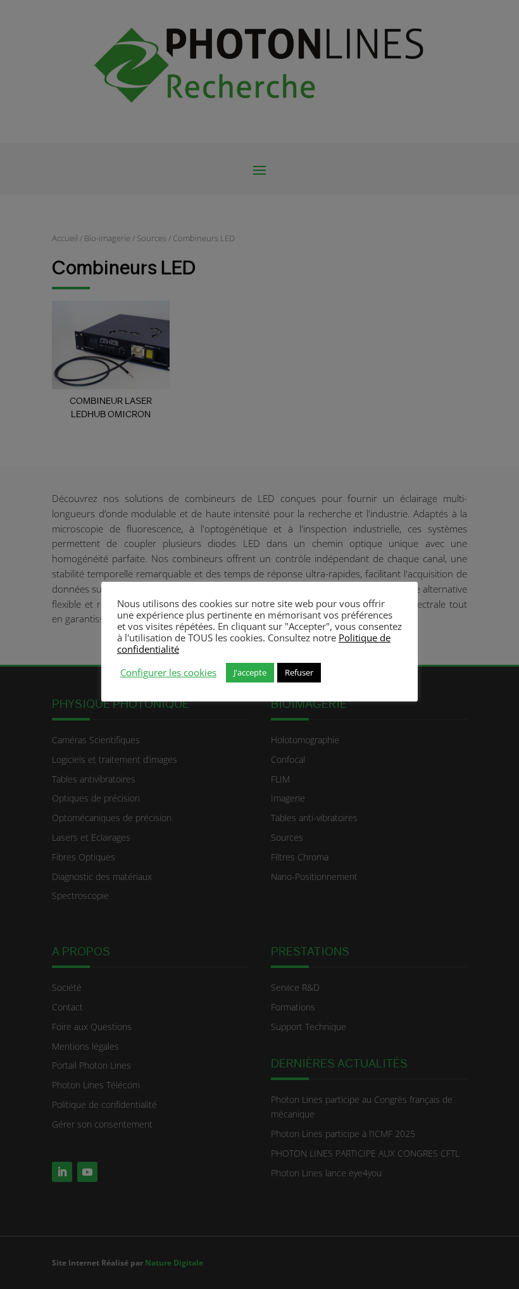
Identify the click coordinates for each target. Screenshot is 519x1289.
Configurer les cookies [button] (168, 672)
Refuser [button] (299, 672)
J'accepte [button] (250, 672)
